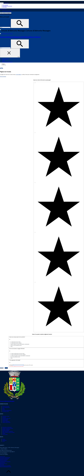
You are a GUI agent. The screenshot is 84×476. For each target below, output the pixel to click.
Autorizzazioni (5, 420)
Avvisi (3, 441)
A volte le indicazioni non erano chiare (17, 353)
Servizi (3, 60)
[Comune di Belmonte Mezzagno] (6, 33)
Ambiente (4, 417)
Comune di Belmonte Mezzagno (6, 14)
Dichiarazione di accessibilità (5, 465)
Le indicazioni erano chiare (15, 341)
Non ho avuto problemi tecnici (16, 345)
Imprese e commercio (6, 429)
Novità (3, 59)
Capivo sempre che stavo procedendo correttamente (20, 344)
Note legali (2, 464)
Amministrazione (5, 58)
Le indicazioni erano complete (16, 343)
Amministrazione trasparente (5, 461)
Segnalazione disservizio (4, 458)
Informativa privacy (3, 463)
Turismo (3, 433)
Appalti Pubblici (5, 419)
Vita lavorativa (5, 434)
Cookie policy (6, 3)
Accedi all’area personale (6, 10)
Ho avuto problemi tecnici (15, 356)
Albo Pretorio (2, 462)
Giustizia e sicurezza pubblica (7, 428)
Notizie (3, 439)
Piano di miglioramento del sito (5, 466)
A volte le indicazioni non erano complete (18, 354)
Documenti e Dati (5, 411)
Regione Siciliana (3, 9)
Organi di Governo (5, 406)
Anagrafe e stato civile (6, 418)
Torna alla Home (3, 76)
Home (3, 63)
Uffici (3, 408)
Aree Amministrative (6, 407)
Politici (3, 409)
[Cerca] (20, 23)
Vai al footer (4, 7)
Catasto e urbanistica (6, 421)
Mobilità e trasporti (5, 430)
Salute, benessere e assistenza (7, 431)
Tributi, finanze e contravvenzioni (8, 432)
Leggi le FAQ (2, 456)
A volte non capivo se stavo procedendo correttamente (20, 355)
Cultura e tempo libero (6, 422)
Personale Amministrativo (7, 410)
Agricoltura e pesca (5, 416)
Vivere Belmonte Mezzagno (7, 61)
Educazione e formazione (6, 427)
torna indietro (18, 74)
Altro (11, 346)
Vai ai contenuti (5, 5)
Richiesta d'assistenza (4, 459)
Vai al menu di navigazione (7, 6)
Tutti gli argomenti (3, 460)
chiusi (19, 56)
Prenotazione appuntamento (5, 457)
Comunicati (4, 440)
